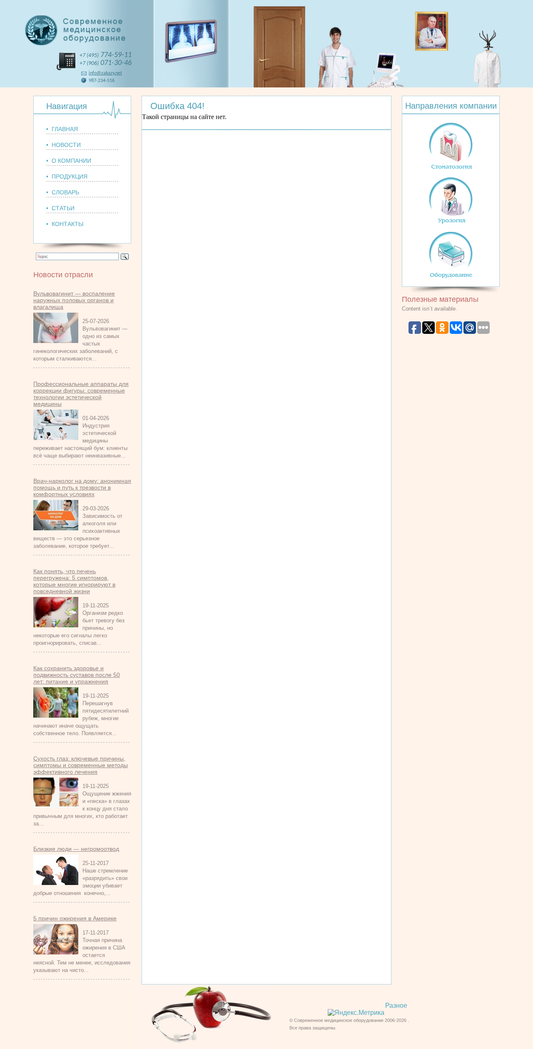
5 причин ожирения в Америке (75, 918)
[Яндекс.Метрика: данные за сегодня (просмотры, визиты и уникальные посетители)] (356, 1013)
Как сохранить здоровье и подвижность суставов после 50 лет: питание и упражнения (76, 675)
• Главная (62, 129)
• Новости (63, 145)
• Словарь (62, 192)
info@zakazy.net (105, 73)
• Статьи (60, 208)
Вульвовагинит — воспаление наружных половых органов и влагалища (74, 300)
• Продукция (66, 176)
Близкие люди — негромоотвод (76, 848)
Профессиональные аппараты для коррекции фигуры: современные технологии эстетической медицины (81, 393)
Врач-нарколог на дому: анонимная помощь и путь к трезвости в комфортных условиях (82, 487)
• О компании (68, 160)
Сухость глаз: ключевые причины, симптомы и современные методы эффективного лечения (80, 765)
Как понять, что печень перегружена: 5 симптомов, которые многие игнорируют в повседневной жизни (74, 581)
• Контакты (64, 224)
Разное (396, 1005)
